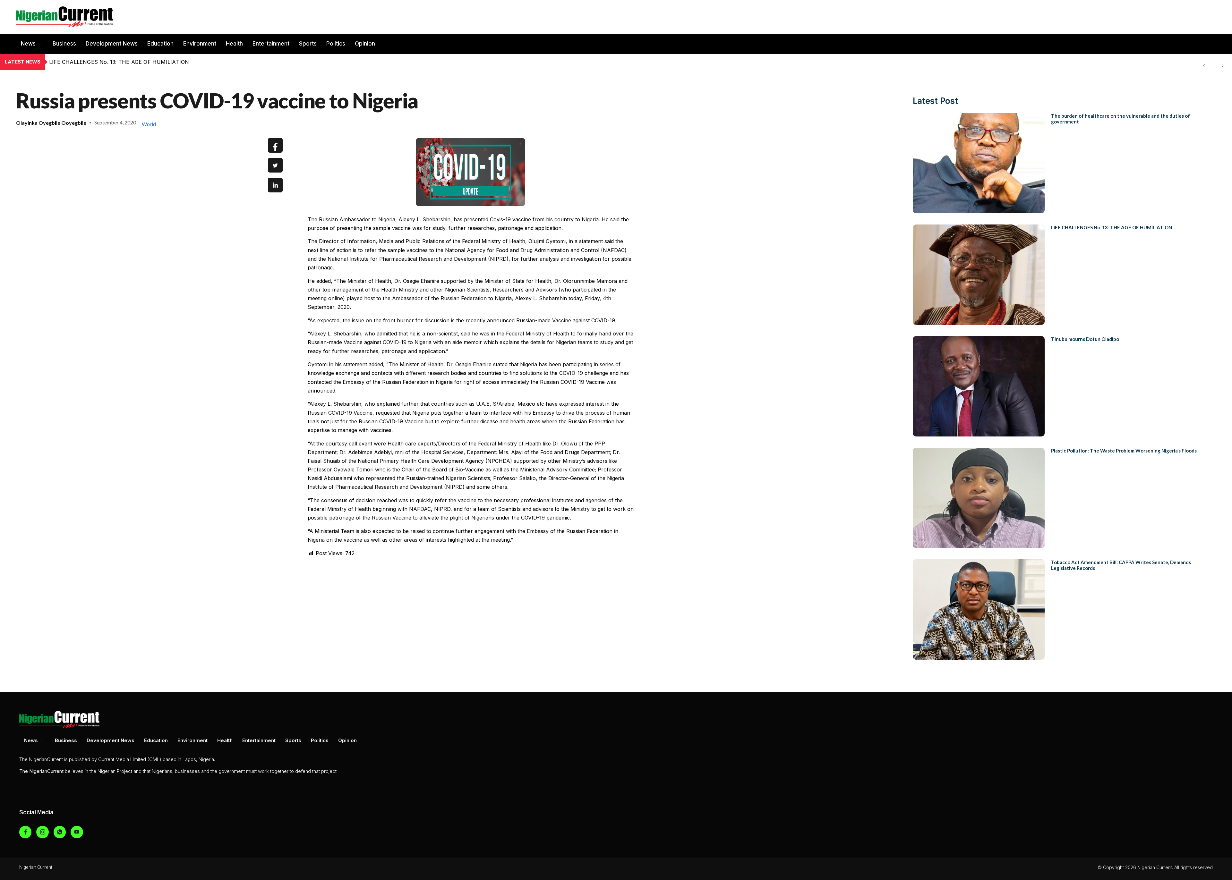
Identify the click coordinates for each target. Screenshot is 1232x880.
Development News (112, 43)
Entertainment (270, 43)
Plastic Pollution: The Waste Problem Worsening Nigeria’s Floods (1124, 450)
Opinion (365, 43)
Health (234, 43)
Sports (308, 43)
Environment (199, 43)
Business (64, 43)
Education (160, 43)
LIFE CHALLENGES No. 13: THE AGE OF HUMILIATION (1111, 227)
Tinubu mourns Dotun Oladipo (87, 62)
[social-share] (275, 145)
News (28, 43)
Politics (335, 43)
